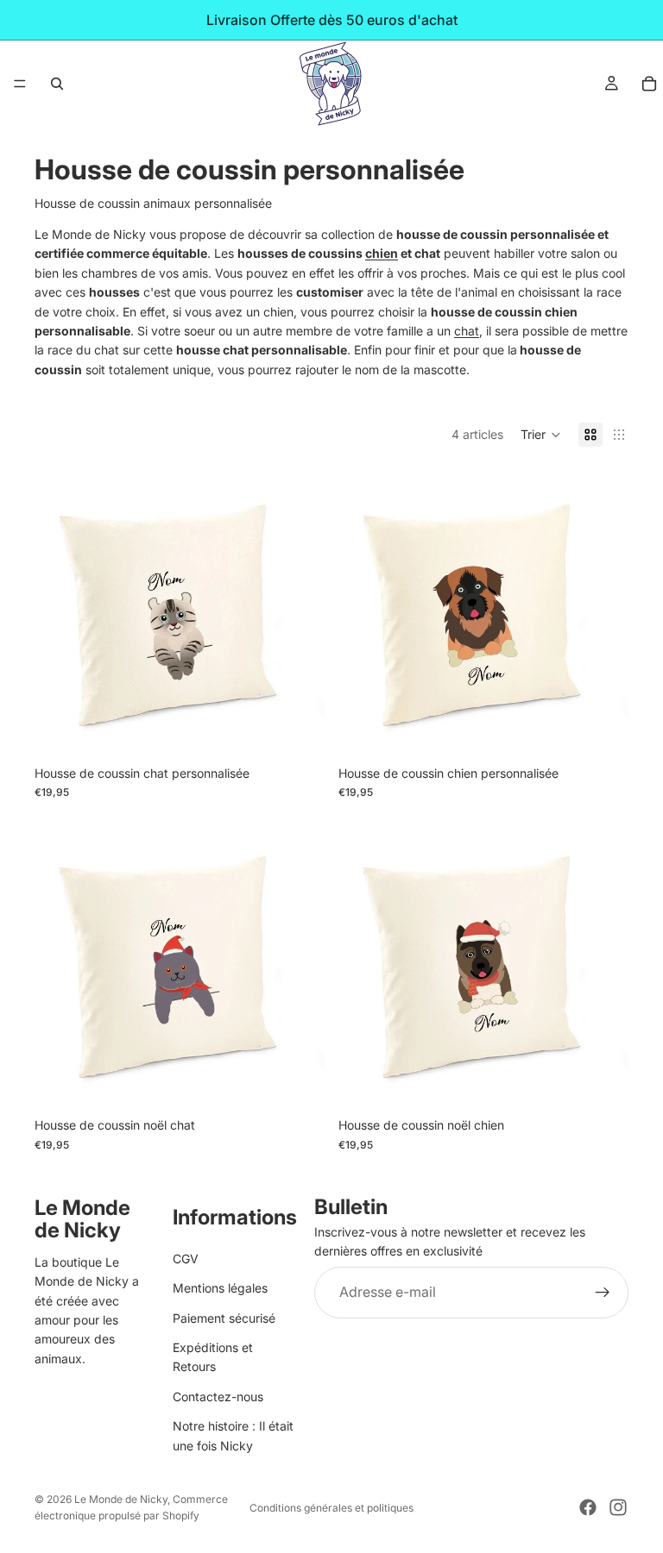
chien (381, 253)
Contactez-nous (218, 1396)
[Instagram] (618, 1507)
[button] (541, 435)
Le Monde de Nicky (120, 1499)
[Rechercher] (57, 84)
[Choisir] (297, 730)
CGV (186, 1258)
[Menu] (20, 83)
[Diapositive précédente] (60, 612)
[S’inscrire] (602, 1292)
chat (466, 330)
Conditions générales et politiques (331, 1507)
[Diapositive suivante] (299, 612)
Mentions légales (220, 1288)
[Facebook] (588, 1507)
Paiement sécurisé (224, 1318)
